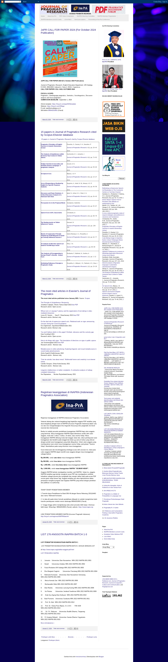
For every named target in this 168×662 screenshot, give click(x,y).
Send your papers (79, 19)
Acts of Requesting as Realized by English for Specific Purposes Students (52, 185)
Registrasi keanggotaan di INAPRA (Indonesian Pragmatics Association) (67, 394)
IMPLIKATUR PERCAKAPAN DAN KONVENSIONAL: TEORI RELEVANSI (113, 480)
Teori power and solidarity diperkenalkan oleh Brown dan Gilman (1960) (113, 400)
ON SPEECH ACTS (110, 490)
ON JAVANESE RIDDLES (112, 368)
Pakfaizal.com (106, 581)
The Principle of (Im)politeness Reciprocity (55, 302)
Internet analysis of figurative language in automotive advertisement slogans (111, 265)
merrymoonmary (81, 656)
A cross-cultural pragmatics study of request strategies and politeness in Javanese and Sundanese (113, 215)
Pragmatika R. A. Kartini (111, 507)
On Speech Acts (46, 174)
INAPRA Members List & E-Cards (51, 19)
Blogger (101, 656)
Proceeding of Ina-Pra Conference (99, 19)
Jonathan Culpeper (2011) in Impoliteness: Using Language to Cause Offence (114, 447)
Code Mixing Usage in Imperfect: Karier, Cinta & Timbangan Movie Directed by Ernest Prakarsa (112, 240)
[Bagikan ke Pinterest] (76, 120)
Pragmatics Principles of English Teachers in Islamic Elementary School (51, 146)
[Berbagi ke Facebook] (74, 120)
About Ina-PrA (52, 16)
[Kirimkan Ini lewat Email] (68, 120)
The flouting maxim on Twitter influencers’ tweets (50, 223)
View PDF (74, 305)
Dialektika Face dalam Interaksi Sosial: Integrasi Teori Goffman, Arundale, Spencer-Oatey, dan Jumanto (113, 384)
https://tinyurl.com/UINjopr (55, 106)
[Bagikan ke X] (72, 120)
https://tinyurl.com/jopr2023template (64, 104)
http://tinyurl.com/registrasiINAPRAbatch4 (55, 516)
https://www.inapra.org (85, 507)
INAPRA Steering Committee (86, 16)
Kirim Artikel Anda (109, 539)
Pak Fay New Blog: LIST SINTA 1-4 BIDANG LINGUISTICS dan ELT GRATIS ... (114, 354)
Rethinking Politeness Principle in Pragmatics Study (52, 264)
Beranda (70, 637)
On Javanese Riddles (111, 518)
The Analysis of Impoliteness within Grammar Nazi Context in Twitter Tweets (52, 155)
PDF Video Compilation (66, 16)
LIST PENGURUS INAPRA (50, 553)
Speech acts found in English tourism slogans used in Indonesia (111, 293)
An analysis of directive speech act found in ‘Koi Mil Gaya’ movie (52, 244)
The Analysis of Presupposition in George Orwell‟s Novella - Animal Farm (52, 255)
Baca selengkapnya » (47, 623)
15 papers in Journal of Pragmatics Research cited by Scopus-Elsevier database (68, 133)
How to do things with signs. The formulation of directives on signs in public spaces (68, 340)
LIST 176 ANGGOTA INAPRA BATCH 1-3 (64, 534)
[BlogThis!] (70, 120)
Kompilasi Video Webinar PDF (113, 534)
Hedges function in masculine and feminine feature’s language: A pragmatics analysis (52, 165)
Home (43, 16)
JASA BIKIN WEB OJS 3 (109, 579)
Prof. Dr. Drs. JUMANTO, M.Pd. (112, 60)
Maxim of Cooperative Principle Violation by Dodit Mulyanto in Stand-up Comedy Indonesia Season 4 (53, 235)
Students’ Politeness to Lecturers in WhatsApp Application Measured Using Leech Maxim (113, 253)
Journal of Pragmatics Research (77, 147)
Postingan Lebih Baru (48, 637)
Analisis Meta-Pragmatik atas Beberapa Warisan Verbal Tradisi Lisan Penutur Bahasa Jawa (112, 473)
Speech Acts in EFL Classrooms (51, 213)
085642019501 (53, 110)
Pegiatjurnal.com (107, 587)
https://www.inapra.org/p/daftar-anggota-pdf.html (58, 549)
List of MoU (67, 19)
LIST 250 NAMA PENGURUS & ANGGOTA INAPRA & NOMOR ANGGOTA (113, 430)
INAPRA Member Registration (107, 16)
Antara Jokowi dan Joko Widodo (113, 504)
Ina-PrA (105, 62)
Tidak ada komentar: (58, 119)
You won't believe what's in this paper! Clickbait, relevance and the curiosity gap (67, 332)
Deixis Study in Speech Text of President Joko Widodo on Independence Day (111, 201)
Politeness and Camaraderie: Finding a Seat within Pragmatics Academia (112, 513)
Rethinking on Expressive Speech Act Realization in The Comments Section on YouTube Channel (112, 190)
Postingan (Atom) (54, 640)
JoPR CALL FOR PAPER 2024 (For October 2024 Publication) (113, 309)
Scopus (87, 298)
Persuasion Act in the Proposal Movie (53, 203)
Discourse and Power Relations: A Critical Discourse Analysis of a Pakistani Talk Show (52, 194)
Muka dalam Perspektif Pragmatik (114, 468)
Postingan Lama (92, 637)
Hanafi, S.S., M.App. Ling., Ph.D (112, 89)
